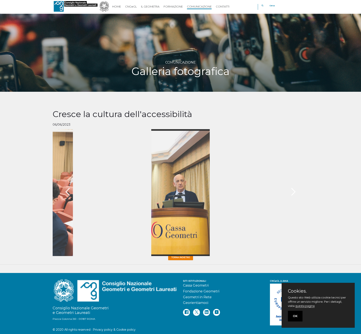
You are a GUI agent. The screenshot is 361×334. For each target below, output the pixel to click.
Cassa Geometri (196, 285)
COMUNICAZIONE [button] (199, 6)
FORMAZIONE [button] (173, 6)
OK (295, 316)
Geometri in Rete (197, 297)
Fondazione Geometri (201, 291)
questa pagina (305, 305)
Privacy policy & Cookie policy (114, 329)
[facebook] (186, 312)
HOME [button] (116, 6)
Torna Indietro (180, 257)
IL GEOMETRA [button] (150, 6)
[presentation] (67, 192)
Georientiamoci (195, 303)
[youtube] (216, 312)
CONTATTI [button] (222, 6)
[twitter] (196, 312)
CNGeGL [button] (131, 6)
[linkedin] (206, 312)
